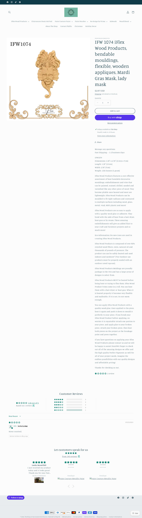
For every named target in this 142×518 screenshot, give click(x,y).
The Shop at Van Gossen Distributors (36, 517)
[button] (9, 12)
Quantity (98, 98)
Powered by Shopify (54, 517)
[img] (14, 422)
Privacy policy (77, 517)
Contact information (115, 517)
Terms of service (89, 517)
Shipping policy (102, 517)
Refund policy (66, 517)
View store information (106, 136)
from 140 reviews (69, 456)
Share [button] (99, 142)
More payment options (115, 123)
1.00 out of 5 (33, 403)
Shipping (98, 94)
